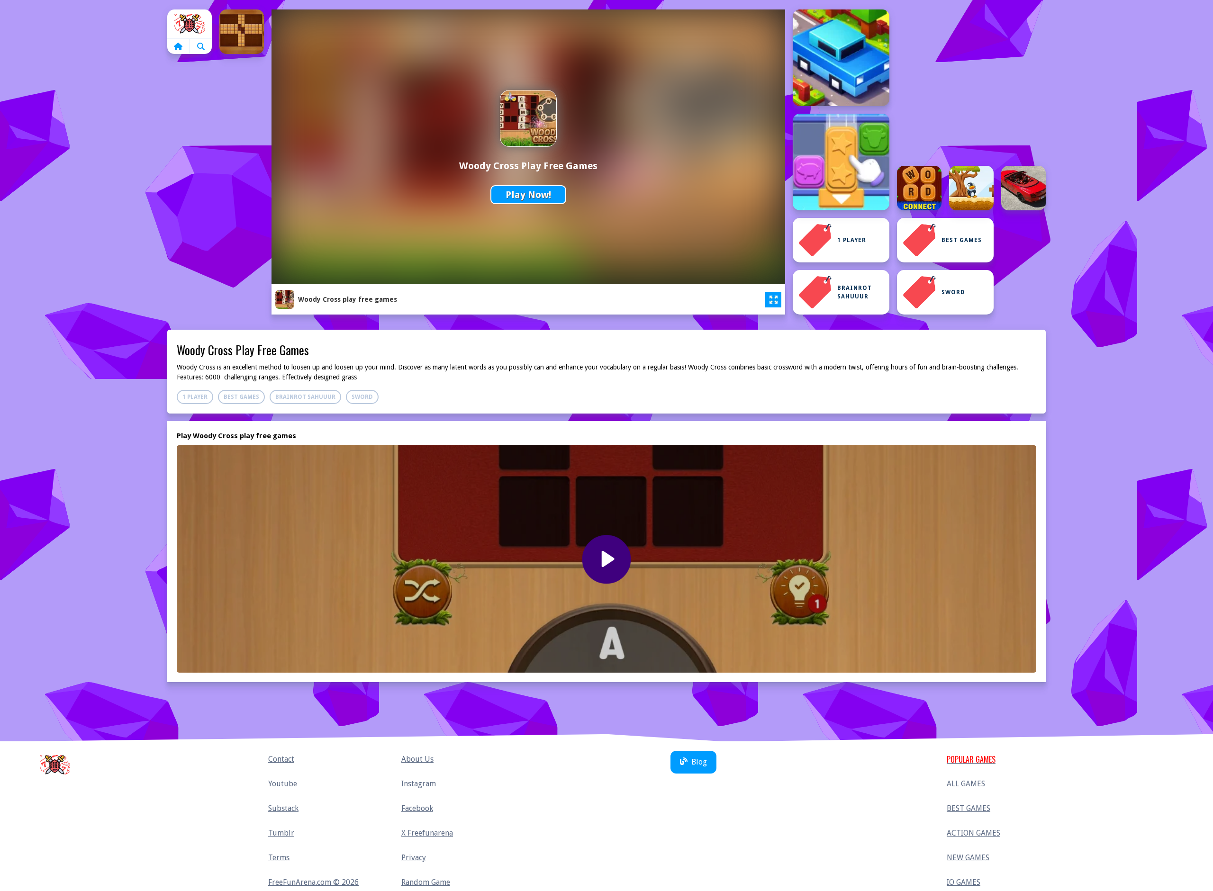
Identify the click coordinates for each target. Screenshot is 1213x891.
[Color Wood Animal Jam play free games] (841, 162)
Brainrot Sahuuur (854, 292)
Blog (699, 761)
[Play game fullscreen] (773, 300)
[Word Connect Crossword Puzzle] (919, 188)
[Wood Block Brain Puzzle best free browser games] (241, 31)
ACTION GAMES (973, 832)
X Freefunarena (427, 832)
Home (189, 23)
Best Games (961, 240)
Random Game (425, 882)
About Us (417, 759)
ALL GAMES (966, 783)
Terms (279, 857)
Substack (283, 808)
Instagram (418, 783)
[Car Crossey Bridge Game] (841, 57)
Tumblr (281, 832)
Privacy (413, 857)
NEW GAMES (968, 857)
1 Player (851, 240)
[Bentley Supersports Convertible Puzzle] (1023, 188)
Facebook (417, 808)
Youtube (282, 783)
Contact (281, 759)
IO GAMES (963, 882)
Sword (953, 292)
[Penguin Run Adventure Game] (971, 188)
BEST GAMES (968, 808)
